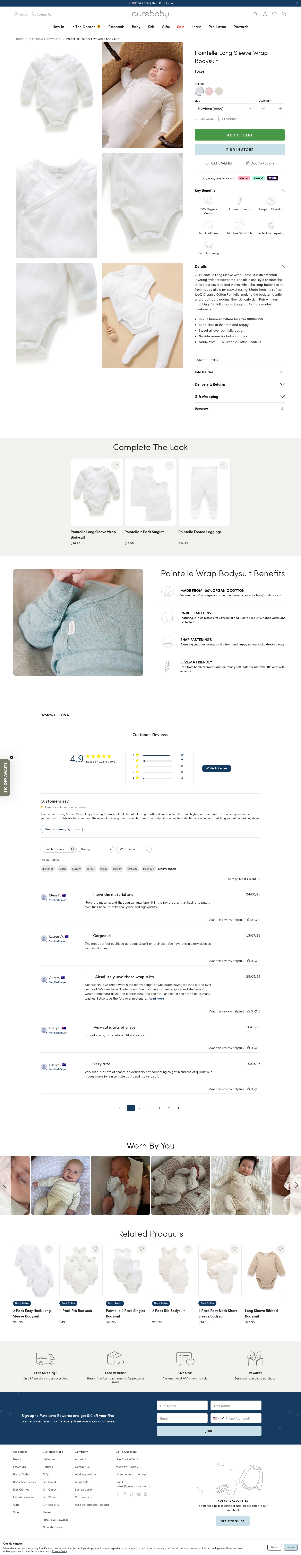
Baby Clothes (22, 1474)
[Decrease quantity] (263, 108)
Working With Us (85, 1474)
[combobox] (96, 849)
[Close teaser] (11, 758)
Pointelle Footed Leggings (200, 531)
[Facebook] (118, 1494)
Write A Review (216, 768)
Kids (151, 26)
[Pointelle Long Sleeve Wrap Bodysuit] (97, 492)
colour (90, 869)
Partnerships (83, 1497)
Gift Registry (51, 1505)
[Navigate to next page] (180, 1108)
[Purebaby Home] (150, 14)
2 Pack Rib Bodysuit (168, 1310)
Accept (290, 1547)
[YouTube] (139, 1494)
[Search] (255, 14)
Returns (48, 1467)
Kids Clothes (21, 1489)
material (47, 869)
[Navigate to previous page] (121, 1108)
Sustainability (84, 1489)
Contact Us (82, 1467)
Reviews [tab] (48, 715)
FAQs (46, 1474)
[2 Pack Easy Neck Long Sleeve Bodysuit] (34, 1270)
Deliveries (49, 1459)
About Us (81, 1459)
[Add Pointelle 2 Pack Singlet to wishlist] (169, 465)
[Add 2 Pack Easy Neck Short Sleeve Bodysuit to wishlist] (234, 1249)
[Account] (265, 14)
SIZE (197, 100)
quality (76, 869)
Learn (196, 26)
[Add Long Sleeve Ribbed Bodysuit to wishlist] (280, 1249)
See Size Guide (233, 1521)
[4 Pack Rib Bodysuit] (80, 1270)
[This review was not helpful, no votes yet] (256, 920)
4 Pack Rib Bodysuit (75, 1310)
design (117, 869)
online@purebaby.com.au (133, 1486)
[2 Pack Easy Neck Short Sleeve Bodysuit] (219, 1270)
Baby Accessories (24, 1482)
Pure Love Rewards (55, 1520)
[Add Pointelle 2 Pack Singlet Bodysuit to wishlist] (141, 1249)
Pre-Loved (217, 26)
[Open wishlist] (274, 14)
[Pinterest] (146, 1494)
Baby (136, 26)
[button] (5, 1185)
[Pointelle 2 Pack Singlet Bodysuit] (127, 1270)
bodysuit (148, 869)
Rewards (241, 26)
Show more (167, 869)
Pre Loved (49, 1482)
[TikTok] (132, 1494)
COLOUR (200, 84)
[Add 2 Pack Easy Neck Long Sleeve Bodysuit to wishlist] (49, 1249)
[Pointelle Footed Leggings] (204, 492)
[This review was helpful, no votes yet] (248, 920)
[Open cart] (284, 14)
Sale (180, 26)
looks (103, 869)
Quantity (265, 100)
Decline (274, 1547)
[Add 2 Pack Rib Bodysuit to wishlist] (188, 1249)
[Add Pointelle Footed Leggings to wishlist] (223, 465)
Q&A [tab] (65, 715)
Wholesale (81, 1482)
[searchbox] (55, 849)
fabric (62, 869)
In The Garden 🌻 (86, 26)
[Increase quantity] (280, 108)
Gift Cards (50, 1489)
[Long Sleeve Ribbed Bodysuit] (266, 1270)
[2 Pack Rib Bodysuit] (173, 1270)
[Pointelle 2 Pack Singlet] (150, 492)
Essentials (116, 26)
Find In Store (239, 149)
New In (58, 26)
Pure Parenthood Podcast (92, 1505)
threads (132, 869)
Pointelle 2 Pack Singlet (144, 531)
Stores (47, 1512)
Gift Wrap (49, 1497)
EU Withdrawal (52, 1527)
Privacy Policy (59, 1551)
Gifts (166, 26)
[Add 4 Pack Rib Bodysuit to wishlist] (95, 1249)
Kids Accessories (23, 1497)
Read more (156, 999)
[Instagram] (125, 1494)
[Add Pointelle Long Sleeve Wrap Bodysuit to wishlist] (115, 465)
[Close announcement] (296, 3)
